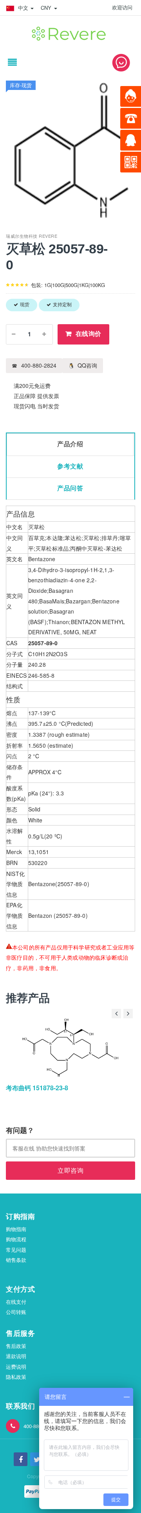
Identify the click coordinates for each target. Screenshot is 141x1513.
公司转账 (16, 1312)
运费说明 (16, 1366)
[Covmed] (70, 32)
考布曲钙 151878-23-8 (37, 1087)
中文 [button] (23, 7)
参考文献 (70, 466)
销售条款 (16, 1260)
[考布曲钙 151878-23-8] (70, 1047)
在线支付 (16, 1301)
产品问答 (70, 488)
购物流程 (16, 1239)
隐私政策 (16, 1376)
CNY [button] (47, 7)
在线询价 (88, 333)
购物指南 (16, 1229)
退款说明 (16, 1356)
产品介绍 (70, 444)
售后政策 (16, 1346)
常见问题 (16, 1249)
